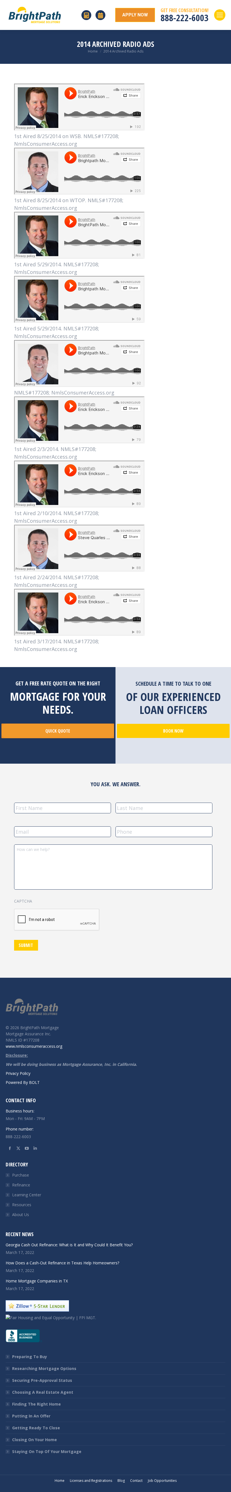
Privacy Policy (18, 1073)
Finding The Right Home (36, 1404)
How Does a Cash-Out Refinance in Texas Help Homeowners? (62, 1263)
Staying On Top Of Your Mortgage (46, 1451)
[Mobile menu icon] (219, 15)
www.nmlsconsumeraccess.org (34, 1046)
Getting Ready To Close (36, 1427)
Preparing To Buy (29, 1356)
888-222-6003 (184, 18)
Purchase (20, 1175)
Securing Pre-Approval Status (42, 1380)
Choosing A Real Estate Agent (42, 1392)
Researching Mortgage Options (44, 1368)
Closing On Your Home (34, 1439)
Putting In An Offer (31, 1416)
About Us (20, 1214)
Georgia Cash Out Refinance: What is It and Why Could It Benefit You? (69, 1244)
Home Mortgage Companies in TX (37, 1281)
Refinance (21, 1185)
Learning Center (26, 1194)
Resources (21, 1204)
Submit (26, 945)
